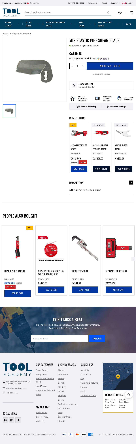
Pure (60, 412)
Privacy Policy (28, 434)
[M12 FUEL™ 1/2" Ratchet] (17, 262)
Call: (76, 3)
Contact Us (85, 374)
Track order (93, 3)
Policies (83, 387)
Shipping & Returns (89, 383)
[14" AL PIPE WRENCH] (85, 261)
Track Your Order (88, 395)
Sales (128, 24)
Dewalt (61, 383)
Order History (42, 417)
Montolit (62, 387)
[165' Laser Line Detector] (119, 261)
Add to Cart (110, 66)
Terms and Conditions (12, 434)
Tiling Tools (29, 24)
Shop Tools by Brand (104, 24)
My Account (41, 412)
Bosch (61, 400)
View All (61, 421)
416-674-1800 (12, 393)
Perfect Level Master (67, 404)
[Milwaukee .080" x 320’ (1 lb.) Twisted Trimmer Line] (51, 261)
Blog (82, 378)
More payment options (101, 74)
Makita (61, 378)
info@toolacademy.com (16, 388)
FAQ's (83, 391)
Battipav (62, 395)
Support (114, 3)
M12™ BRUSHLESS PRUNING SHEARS (100, 147)
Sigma (61, 370)
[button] (89, 58)
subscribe (96, 338)
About (104, 3)
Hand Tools (81, 24)
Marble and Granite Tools (55, 24)
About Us (84, 370)
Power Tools (8, 24)
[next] (133, 259)
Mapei (61, 391)
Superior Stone (65, 417)
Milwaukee (63, 374)
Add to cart (17, 293)
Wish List (40, 421)
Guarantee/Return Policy (46, 434)
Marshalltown (64, 408)
